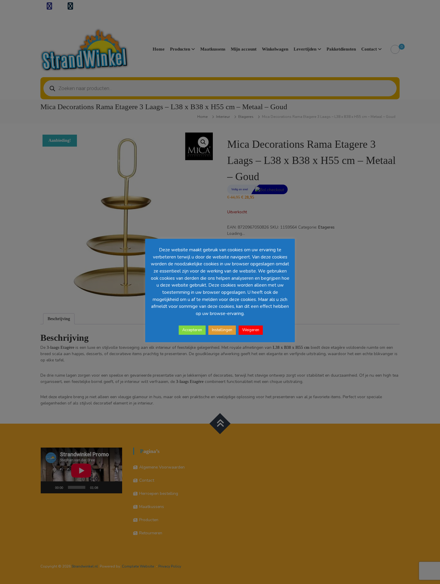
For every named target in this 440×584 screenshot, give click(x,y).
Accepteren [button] (192, 330)
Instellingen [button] (222, 330)
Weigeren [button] (250, 330)
